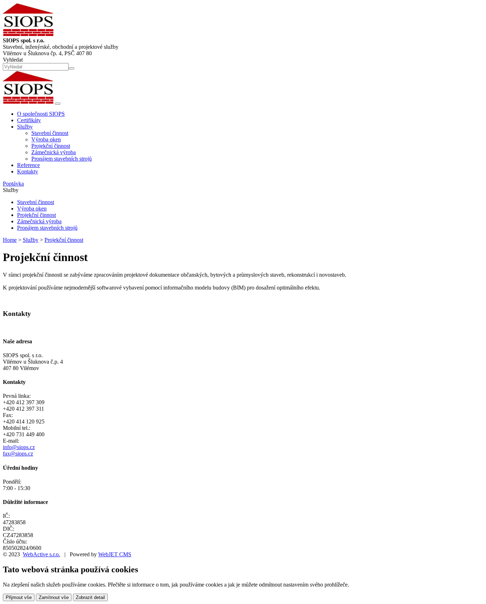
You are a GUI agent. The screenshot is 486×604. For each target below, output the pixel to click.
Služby (30, 240)
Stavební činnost (49, 133)
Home (10, 240)
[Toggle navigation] (57, 104)
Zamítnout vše (54, 597)
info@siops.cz (19, 447)
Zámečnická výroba (53, 152)
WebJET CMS (114, 554)
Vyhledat (13, 60)
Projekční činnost (50, 146)
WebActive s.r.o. (41, 554)
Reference (28, 165)
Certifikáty (29, 120)
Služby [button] (25, 127)
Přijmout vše (19, 597)
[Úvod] (28, 102)
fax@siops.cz (18, 454)
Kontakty (27, 171)
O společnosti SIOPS (41, 114)
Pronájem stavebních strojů (61, 159)
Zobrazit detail (90, 597)
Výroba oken (46, 139)
